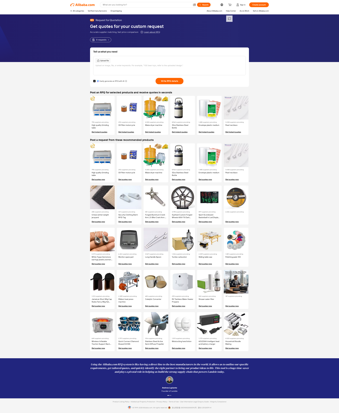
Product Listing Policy (121, 402)
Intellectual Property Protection (143, 402)
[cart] (230, 5)
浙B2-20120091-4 (204, 408)
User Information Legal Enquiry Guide (194, 402)
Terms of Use (174, 402)
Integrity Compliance (218, 402)
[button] (194, 4)
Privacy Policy (162, 402)
